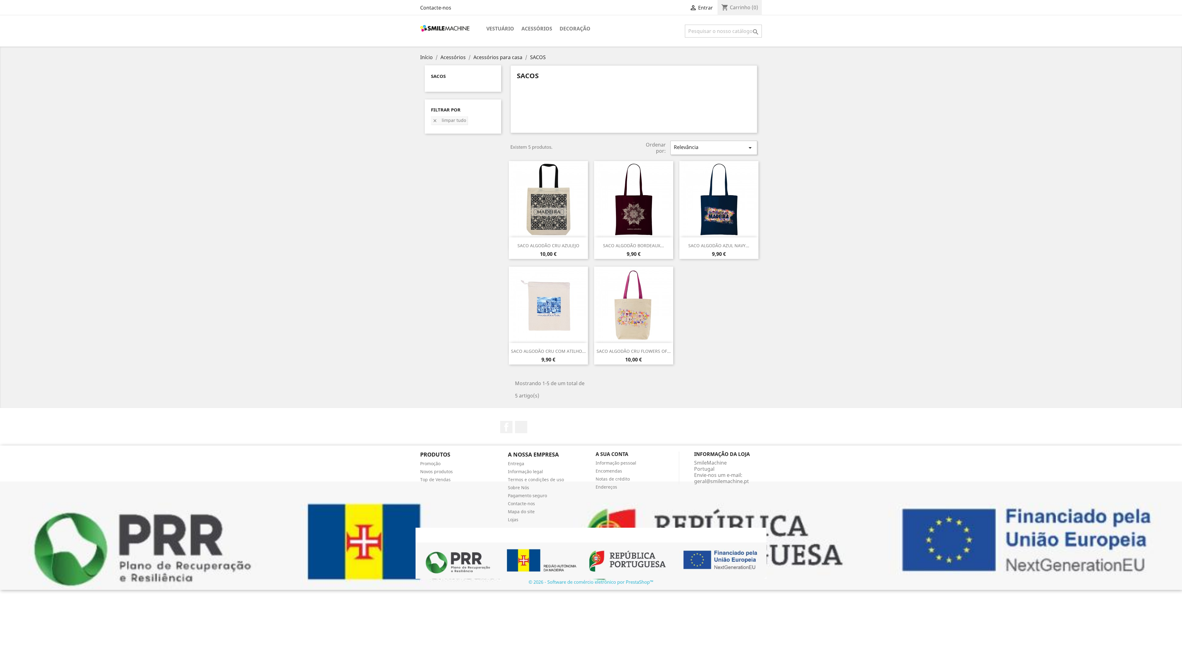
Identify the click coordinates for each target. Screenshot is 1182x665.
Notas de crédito (613, 479)
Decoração (575, 28)
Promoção (430, 463)
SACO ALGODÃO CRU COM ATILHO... (548, 351)
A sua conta (612, 454)
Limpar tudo (449, 120)
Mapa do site (521, 511)
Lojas (513, 519)
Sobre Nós (518, 487)
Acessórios (536, 28)
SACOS (438, 76)
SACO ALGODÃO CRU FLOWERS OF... (634, 351)
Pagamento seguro (527, 495)
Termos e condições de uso (536, 479)
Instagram (521, 427)
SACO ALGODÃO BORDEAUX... (633, 245)
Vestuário (500, 28)
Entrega (516, 463)
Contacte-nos (435, 7)
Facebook (506, 427)
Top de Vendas (435, 479)
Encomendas (609, 471)
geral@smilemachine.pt (721, 481)
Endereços (606, 487)
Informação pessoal (616, 463)
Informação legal (525, 471)
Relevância (714, 147)
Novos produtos (436, 471)
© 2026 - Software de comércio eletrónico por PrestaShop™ (591, 582)
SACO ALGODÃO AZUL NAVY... (718, 245)
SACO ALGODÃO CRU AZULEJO (548, 245)
